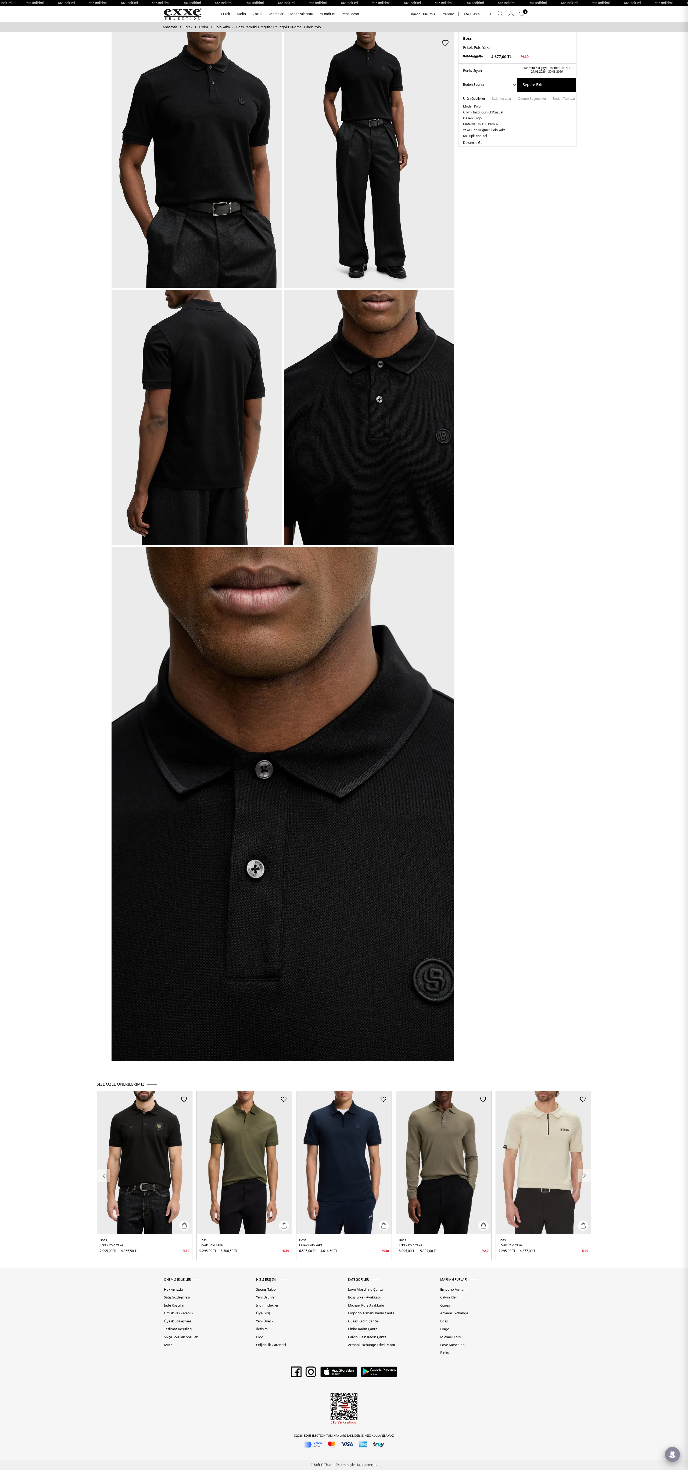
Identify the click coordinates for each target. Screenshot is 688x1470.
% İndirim (327, 13)
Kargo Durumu (423, 14)
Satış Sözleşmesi (177, 1297)
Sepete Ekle (533, 84)
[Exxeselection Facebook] (296, 1373)
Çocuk (258, 13)
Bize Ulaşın (471, 14)
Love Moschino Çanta (365, 1289)
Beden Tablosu (564, 99)
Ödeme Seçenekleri (532, 99)
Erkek (225, 13)
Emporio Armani (453, 1289)
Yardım (448, 14)
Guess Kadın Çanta (363, 1321)
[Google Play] (379, 1373)
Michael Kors (450, 1337)
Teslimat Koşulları (178, 1329)
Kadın (241, 13)
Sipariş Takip (266, 1289)
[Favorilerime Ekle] (184, 1099)
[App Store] (338, 1373)
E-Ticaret (328, 1464)
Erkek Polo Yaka (111, 1245)
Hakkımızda (173, 1289)
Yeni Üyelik (264, 1321)
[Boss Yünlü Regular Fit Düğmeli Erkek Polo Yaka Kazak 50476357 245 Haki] (443, 1162)
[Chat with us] (672, 1454)
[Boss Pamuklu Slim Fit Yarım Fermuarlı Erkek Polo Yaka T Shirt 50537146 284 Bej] (543, 1162)
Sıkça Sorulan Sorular (181, 1337)
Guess (445, 1305)
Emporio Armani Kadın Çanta (371, 1313)
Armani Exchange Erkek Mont (371, 1345)
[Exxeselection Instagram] (311, 1373)
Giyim (203, 27)
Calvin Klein (449, 1297)
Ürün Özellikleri (474, 99)
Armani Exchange (454, 1313)
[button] (103, 1175)
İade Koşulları (502, 99)
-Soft (316, 1464)
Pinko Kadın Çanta (362, 1329)
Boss (467, 38)
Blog (259, 1337)
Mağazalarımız (301, 13)
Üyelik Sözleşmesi (178, 1321)
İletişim (262, 1329)
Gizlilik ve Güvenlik (178, 1313)
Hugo (444, 1329)
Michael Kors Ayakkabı (366, 1305)
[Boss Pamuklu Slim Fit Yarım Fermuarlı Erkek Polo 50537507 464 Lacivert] (344, 1162)
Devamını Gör (473, 143)
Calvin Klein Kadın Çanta (367, 1337)
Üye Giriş (263, 1313)
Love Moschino (452, 1345)
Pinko (444, 1352)
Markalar (276, 13)
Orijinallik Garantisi (271, 1345)
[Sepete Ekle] (184, 1226)
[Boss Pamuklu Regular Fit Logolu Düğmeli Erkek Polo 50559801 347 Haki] (244, 1162)
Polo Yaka (222, 27)
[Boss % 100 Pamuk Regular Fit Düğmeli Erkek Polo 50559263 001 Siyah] (144, 1162)
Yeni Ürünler (266, 1297)
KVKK (168, 1345)
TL (490, 14)
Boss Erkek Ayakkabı (364, 1297)
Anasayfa (170, 27)
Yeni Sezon (350, 13)
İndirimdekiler (267, 1305)
